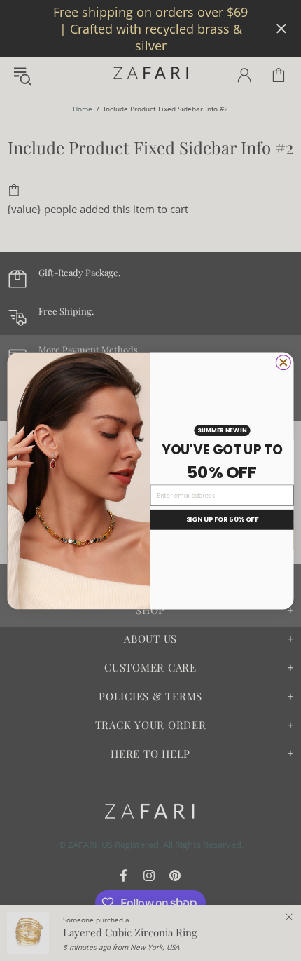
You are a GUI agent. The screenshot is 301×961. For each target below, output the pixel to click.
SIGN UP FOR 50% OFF (222, 519)
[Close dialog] (283, 362)
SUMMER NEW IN (221, 429)
